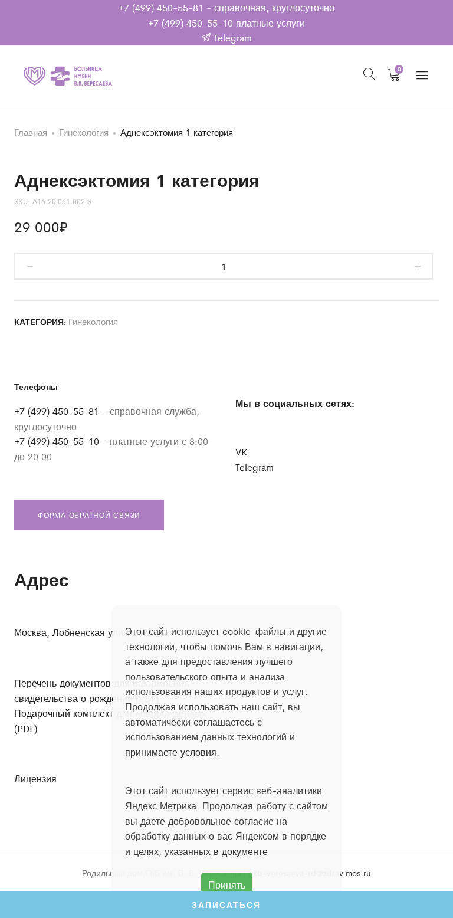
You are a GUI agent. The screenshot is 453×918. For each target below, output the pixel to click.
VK (241, 451)
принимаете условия (170, 752)
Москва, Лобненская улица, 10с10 (90, 632)
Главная (30, 132)
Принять (226, 884)
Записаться (226, 904)
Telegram (231, 37)
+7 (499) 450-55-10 (190, 22)
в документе (241, 851)
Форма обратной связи (89, 515)
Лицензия (35, 778)
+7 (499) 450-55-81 (161, 7)
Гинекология (84, 132)
